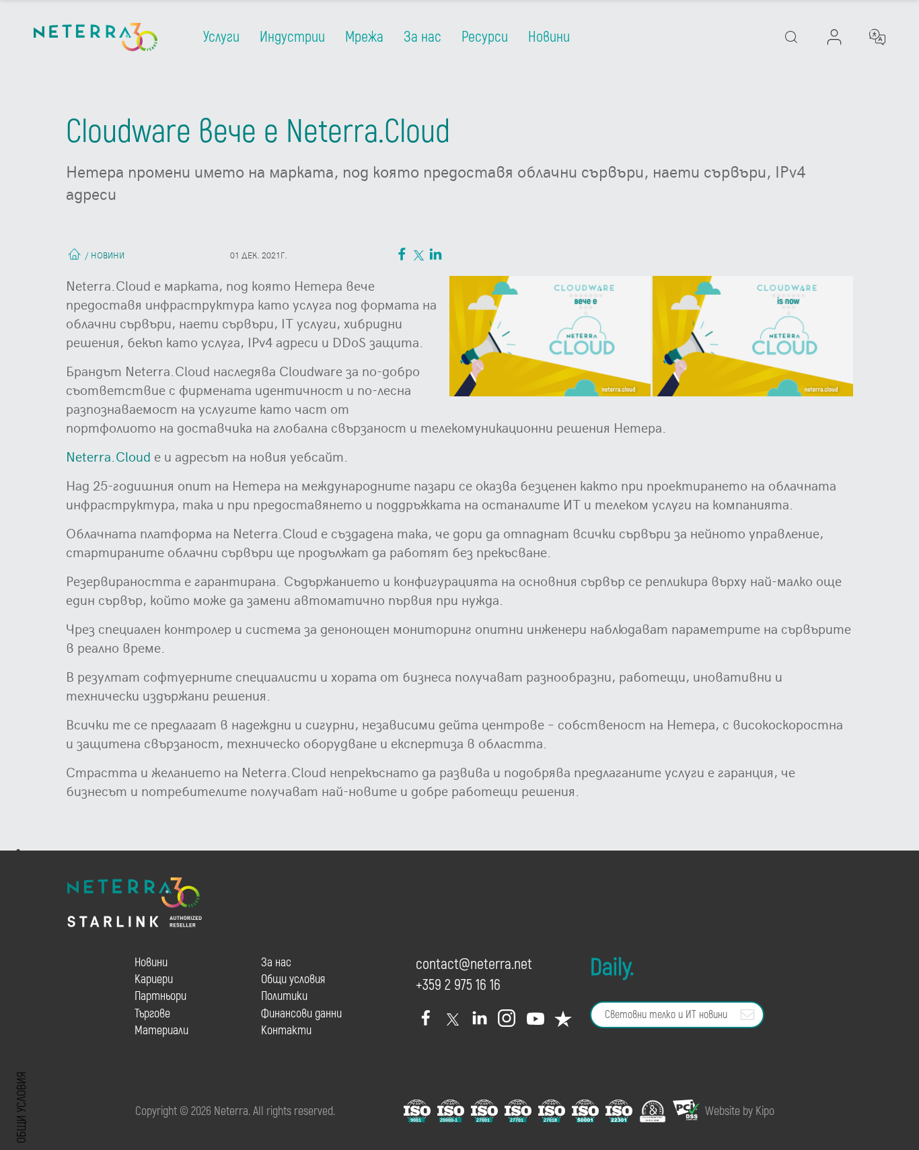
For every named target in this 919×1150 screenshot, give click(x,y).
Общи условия (22, 1107)
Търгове (152, 1013)
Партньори (160, 996)
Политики (284, 996)
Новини (549, 37)
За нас (422, 37)
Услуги (221, 37)
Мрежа (364, 37)
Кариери (154, 979)
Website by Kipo (739, 1111)
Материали (161, 1030)
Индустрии (292, 37)
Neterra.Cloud (108, 456)
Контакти (286, 1030)
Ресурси (485, 37)
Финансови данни (301, 1013)
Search (824, 91)
